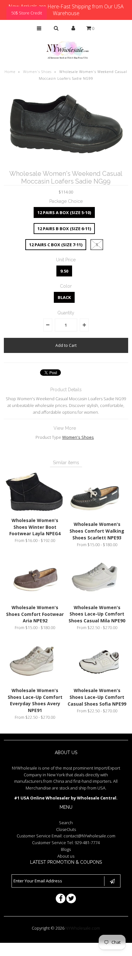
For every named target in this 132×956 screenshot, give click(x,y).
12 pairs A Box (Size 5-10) (64, 212)
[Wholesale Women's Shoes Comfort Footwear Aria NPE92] (35, 597)
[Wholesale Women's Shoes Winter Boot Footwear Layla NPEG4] (35, 510)
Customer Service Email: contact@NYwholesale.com (66, 836)
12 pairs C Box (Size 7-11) (55, 245)
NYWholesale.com (82, 928)
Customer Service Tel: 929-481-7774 (66, 842)
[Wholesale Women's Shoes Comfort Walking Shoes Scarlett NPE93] (97, 515)
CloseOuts (66, 829)
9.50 (64, 271)
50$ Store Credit (26, 13)
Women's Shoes (37, 71)
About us (65, 856)
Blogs (66, 849)
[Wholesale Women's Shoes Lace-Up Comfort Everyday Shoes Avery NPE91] (35, 680)
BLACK (64, 297)
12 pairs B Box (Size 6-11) (64, 228)
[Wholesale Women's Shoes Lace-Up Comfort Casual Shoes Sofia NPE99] (97, 680)
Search (66, 822)
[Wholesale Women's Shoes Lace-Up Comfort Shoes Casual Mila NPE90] (97, 597)
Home (9, 71)
